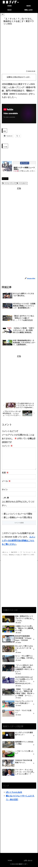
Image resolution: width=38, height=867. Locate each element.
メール (6, 481)
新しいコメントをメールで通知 (18, 514)
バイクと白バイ (22, 183)
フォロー (25, 163)
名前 (5, 472)
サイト (5, 489)
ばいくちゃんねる (14, 792)
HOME (10, 860)
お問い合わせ (28, 860)
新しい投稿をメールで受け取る (18, 517)
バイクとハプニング (9, 183)
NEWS (6, 178)
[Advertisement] (19, 46)
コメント (7, 446)
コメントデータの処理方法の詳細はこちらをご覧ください (18, 540)
